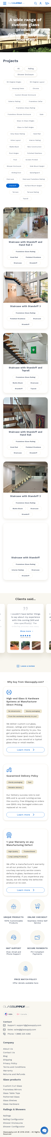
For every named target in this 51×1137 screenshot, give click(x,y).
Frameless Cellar (35, 101)
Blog (5, 1056)
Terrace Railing (33, 192)
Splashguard (35, 173)
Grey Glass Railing (17, 134)
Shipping (7, 1060)
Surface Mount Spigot (33, 186)
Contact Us (9, 1053)
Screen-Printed (32, 160)
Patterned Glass (11, 1097)
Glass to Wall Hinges (25, 127)
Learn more (23, 749)
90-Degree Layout (37, 82)
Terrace (15, 192)
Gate (41, 114)
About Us (8, 1049)
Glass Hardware (11, 1104)
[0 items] (46, 3)
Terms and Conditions (14, 1067)
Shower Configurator (14, 1127)
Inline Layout (16, 140)
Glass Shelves (10, 1100)
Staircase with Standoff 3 (25, 306)
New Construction (34, 147)
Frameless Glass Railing (25, 108)
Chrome (36, 88)
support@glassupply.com (29, 1025)
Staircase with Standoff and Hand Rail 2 (25, 243)
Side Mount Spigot (37, 166)
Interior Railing (35, 140)
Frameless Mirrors (12, 1090)
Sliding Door (16, 173)
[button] (44, 1130)
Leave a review (28, 666)
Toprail (25, 198)
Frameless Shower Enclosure (19, 114)
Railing (31, 68)
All (18, 68)
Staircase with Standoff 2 (25, 496)
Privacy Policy (10, 1063)
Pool (15, 160)
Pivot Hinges (14, 153)
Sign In (41, 3)
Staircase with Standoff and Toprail (25, 369)
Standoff (12, 186)
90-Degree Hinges (14, 82)
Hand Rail (37, 134)
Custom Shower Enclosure (25, 95)
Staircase (10, 179)
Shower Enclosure (26, 74)
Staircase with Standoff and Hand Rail (25, 433)
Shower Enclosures (13, 1123)
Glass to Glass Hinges (25, 121)
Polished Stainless (34, 153)
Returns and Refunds (14, 1074)
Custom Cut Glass (12, 1086)
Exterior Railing (14, 101)
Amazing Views (18, 88)
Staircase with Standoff (25, 557)
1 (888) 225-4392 (23, 1034)
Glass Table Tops (11, 1093)
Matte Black (14, 147)
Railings (7, 1116)
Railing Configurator (13, 1119)
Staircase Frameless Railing (34, 179)
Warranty (8, 1071)
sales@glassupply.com (25, 1030)
